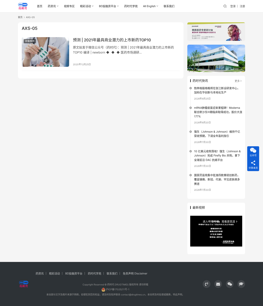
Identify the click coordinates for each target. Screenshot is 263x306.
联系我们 (169, 6)
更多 (237, 80)
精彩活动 (85, 6)
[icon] (206, 284)
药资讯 (52, 6)
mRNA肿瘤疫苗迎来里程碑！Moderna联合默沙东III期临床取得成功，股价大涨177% (218, 112)
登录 (233, 6)
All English (149, 6)
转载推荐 (29, 41)
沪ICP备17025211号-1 (117, 289)
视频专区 (69, 6)
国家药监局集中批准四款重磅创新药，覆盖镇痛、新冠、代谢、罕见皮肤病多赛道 (217, 179)
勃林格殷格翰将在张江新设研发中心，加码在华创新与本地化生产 (217, 90)
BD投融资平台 (107, 6)
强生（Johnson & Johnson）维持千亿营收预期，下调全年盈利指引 (217, 133)
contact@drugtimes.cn (133, 294)
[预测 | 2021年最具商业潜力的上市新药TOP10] (45, 52)
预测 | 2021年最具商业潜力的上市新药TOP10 (112, 40)
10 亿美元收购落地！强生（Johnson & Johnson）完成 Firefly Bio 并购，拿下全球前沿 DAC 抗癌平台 (217, 155)
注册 (242, 6)
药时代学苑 (131, 6)
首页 (39, 6)
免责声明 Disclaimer (135, 273)
